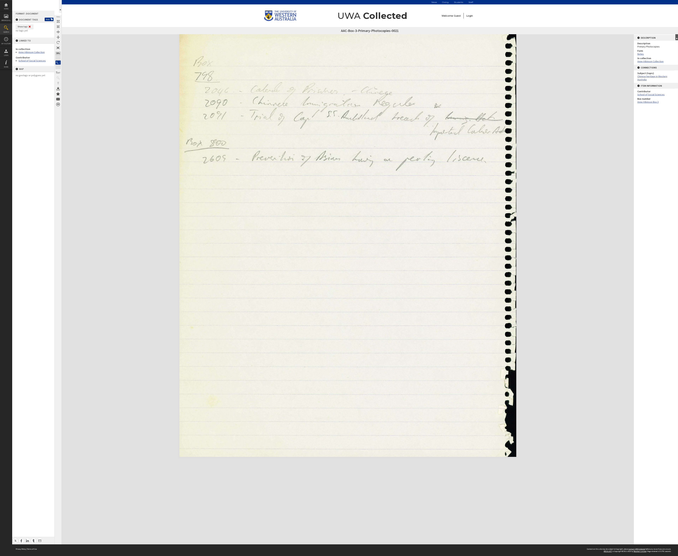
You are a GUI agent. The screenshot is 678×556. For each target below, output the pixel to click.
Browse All (6, 20)
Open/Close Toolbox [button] (60, 6)
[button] (58, 63)
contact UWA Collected (637, 549)
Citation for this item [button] (58, 104)
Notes (640, 54)
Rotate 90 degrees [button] (58, 42)
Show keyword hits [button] (58, 78)
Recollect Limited (640, 551)
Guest (457, 15)
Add (48, 19)
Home (6, 9)
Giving (445, 2)
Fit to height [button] (58, 37)
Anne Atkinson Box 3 (648, 102)
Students (458, 2)
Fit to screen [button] (58, 26)
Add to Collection (58, 93)
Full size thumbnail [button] (58, 21)
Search (6, 32)
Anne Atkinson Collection (32, 52)
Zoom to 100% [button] (58, 47)
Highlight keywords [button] (58, 83)
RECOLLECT (608, 551)
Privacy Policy (21, 549)
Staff (470, 2)
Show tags (23, 26)
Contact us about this (58, 99)
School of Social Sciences (32, 60)
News (434, 2)
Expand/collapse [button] (676, 37)
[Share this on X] (15, 539)
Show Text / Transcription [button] (58, 72)
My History (6, 44)
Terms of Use (32, 549)
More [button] (6, 67)
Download (58, 88)
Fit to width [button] (58, 32)
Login (6, 55)
